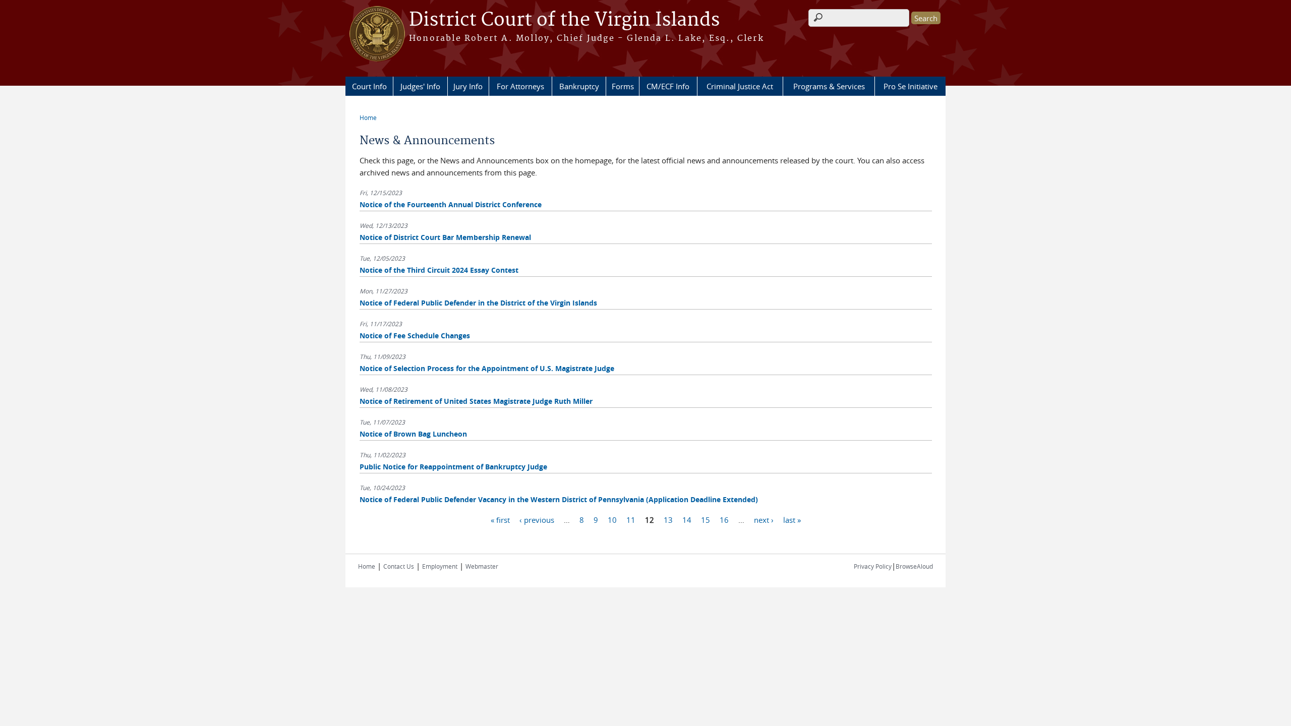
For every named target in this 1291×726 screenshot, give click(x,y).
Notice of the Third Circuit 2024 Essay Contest (439, 270)
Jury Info (468, 86)
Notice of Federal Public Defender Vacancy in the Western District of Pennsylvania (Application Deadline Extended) (559, 499)
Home (368, 117)
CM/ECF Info (668, 86)
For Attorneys (520, 86)
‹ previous (536, 519)
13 (668, 519)
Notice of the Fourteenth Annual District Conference (451, 204)
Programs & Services (829, 86)
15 (705, 519)
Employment (439, 566)
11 (630, 519)
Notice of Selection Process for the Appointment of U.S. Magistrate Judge (487, 368)
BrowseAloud (914, 566)
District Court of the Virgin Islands (564, 20)
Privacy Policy (873, 566)
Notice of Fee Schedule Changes (415, 335)
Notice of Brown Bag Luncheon (413, 434)
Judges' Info (420, 86)
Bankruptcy (579, 86)
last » (792, 519)
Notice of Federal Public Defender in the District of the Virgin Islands (478, 303)
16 (724, 519)
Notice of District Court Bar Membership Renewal (445, 237)
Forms (623, 86)
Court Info (369, 86)
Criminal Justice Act (740, 86)
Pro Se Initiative (910, 86)
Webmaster (481, 566)
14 (686, 519)
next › (764, 519)
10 (612, 519)
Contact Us (398, 566)
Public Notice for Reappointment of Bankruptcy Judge (453, 466)
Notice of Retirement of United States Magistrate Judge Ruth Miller (476, 401)
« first (500, 519)
